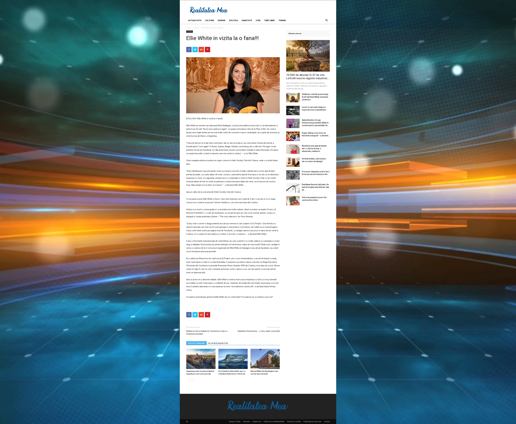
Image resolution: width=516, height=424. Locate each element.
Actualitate (194, 20)
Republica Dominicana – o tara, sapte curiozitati (259, 331)
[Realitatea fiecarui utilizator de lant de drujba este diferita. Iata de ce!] (293, 188)
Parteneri (246, 421)
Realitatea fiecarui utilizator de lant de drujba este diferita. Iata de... (315, 187)
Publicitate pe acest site (312, 421)
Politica (233, 20)
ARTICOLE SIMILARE (196, 343)
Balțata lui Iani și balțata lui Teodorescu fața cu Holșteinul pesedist (206, 332)
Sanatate (247, 20)
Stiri (258, 20)
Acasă (188, 28)
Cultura (209, 20)
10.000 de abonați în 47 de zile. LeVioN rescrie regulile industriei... (307, 76)
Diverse (221, 20)
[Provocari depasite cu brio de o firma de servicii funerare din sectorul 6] (293, 175)
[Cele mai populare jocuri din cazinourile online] (293, 200)
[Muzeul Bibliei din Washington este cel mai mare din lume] (265, 359)
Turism (282, 20)
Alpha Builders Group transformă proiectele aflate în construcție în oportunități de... (315, 122)
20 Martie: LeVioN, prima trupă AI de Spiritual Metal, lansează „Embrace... (315, 97)
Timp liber (269, 20)
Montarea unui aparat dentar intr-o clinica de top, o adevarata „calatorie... (314, 148)
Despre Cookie (235, 421)
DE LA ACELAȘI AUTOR (218, 343)
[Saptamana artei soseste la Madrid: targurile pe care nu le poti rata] (201, 359)
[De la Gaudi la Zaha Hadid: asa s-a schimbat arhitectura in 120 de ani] (233, 359)
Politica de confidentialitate (274, 421)
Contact (327, 421)
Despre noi (257, 421)
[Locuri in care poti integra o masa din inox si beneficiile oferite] (293, 110)
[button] (326, 20)
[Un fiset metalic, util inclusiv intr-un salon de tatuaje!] (293, 162)
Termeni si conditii (294, 421)
